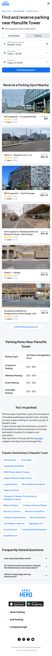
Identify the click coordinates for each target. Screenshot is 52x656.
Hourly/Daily (14, 36)
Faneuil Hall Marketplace (34, 529)
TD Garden (26, 460)
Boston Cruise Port (34, 511)
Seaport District (12, 490)
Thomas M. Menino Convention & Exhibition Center (20, 498)
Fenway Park (10, 460)
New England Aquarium (33, 484)
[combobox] (26, 43)
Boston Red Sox (38, 517)
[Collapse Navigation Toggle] (48, 3)
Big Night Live (36, 523)
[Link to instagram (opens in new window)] (23, 640)
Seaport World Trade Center (18, 478)
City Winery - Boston (14, 523)
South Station (10, 529)
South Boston (10, 535)
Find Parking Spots (26, 70)
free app (38, 438)
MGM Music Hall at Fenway (17, 472)
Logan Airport (10, 484)
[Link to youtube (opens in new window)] (32, 640)
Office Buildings (18, 11)
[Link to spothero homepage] (26, 593)
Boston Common (12, 511)
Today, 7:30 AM (14, 53)
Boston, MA (6, 11)
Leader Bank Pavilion (14, 466)
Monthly (38, 36)
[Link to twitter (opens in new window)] (28, 640)
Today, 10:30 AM (14, 62)
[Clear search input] (47, 44)
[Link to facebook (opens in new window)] (19, 640)
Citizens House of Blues (35, 505)
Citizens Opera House (14, 517)
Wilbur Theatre (11, 505)
